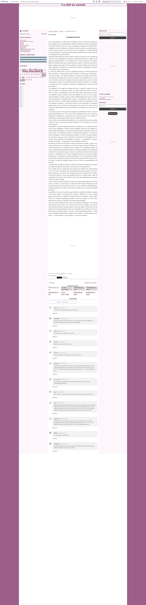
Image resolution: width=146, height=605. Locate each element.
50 (43, 74)
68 (34, 77)
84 (22, 74)
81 (31, 79)
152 (32, 77)
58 (29, 77)
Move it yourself (23, 40)
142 (27, 79)
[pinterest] (99, 2)
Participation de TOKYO (24, 45)
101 (31, 74)
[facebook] (94, 2)
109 (25, 74)
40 (20, 70)
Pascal (61, 31)
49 (25, 77)
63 (27, 77)
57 (29, 79)
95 (33, 74)
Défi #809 (22, 42)
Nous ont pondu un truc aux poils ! (26, 41)
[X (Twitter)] (96, 2)
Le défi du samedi (53, 31)
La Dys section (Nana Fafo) (25, 51)
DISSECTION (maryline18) (25, 50)
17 (38, 77)
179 (40, 77)
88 (35, 74)
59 (27, 74)
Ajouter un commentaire (62, 302)
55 (36, 77)
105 (43, 77)
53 (29, 74)
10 (40, 74)
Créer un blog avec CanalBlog (105, 99)
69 (23, 77)
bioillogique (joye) (23, 46)
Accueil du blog (102, 98)
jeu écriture (32, 70)
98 (38, 74)
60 (20, 77)
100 (22, 79)
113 (45, 70)
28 (20, 74)
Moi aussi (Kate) (23, 47)
